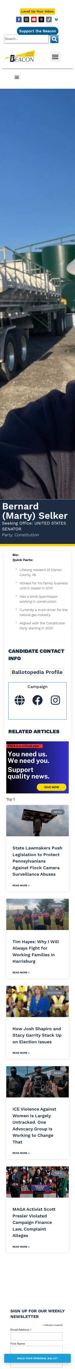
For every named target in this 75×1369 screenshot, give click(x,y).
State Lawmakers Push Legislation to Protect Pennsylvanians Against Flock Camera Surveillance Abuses (37, 861)
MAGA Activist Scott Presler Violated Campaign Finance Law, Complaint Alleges (33, 1222)
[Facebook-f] (19, 19)
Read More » (21, 885)
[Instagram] (26, 19)
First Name (17, 1343)
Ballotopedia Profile (37, 672)
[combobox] (26, 39)
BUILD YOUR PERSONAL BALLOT (37, 1358)
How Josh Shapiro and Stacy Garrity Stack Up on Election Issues (36, 1035)
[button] (55, 56)
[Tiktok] (49, 19)
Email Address (21, 1330)
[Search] (54, 39)
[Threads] (41, 19)
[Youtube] (34, 19)
